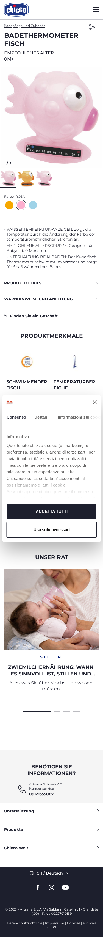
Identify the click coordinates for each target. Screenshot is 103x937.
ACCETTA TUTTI (52, 511)
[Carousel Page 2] (57, 710)
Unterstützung (19, 811)
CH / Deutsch (50, 873)
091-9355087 (41, 794)
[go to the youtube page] (65, 887)
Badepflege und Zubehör (24, 26)
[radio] (9, 205)
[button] (51, 117)
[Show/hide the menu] (96, 10)
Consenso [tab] (16, 417)
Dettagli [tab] (41, 417)
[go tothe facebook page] (38, 887)
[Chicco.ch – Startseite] (16, 10)
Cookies (73, 923)
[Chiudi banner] (95, 402)
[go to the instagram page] (51, 887)
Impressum (54, 923)
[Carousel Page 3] (66, 710)
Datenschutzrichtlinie (24, 923)
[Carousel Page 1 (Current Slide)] (37, 710)
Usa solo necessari (52, 529)
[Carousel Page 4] (76, 710)
